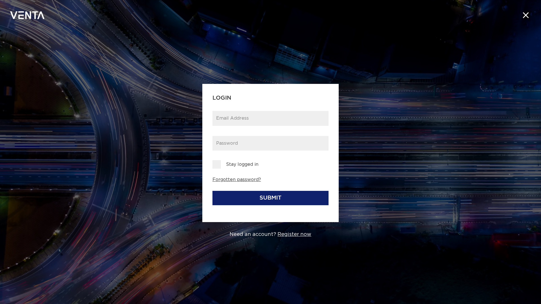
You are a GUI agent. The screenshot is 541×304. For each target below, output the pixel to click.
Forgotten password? (236, 179)
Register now (294, 234)
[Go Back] (526, 15)
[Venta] (27, 15)
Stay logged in (242, 164)
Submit (270, 197)
